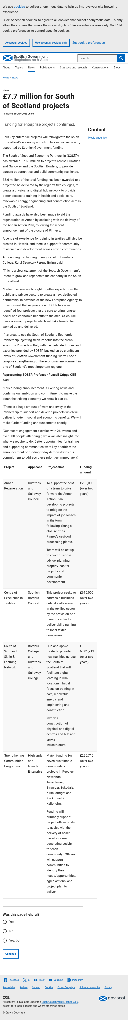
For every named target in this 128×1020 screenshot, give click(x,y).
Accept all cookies (16, 42)
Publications (47, 67)
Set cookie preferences (88, 43)
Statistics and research (73, 67)
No (11, 931)
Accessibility (9, 987)
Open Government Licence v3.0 (60, 1001)
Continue (10, 953)
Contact (36, 987)
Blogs (117, 67)
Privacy (108, 987)
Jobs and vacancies (90, 987)
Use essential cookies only (51, 42)
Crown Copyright (66, 987)
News (31, 67)
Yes (11, 922)
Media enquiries (97, 137)
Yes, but (14, 940)
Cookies (49, 987)
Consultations (100, 67)
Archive (24, 987)
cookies (19, 7)
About (6, 67)
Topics (19, 67)
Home (6, 77)
